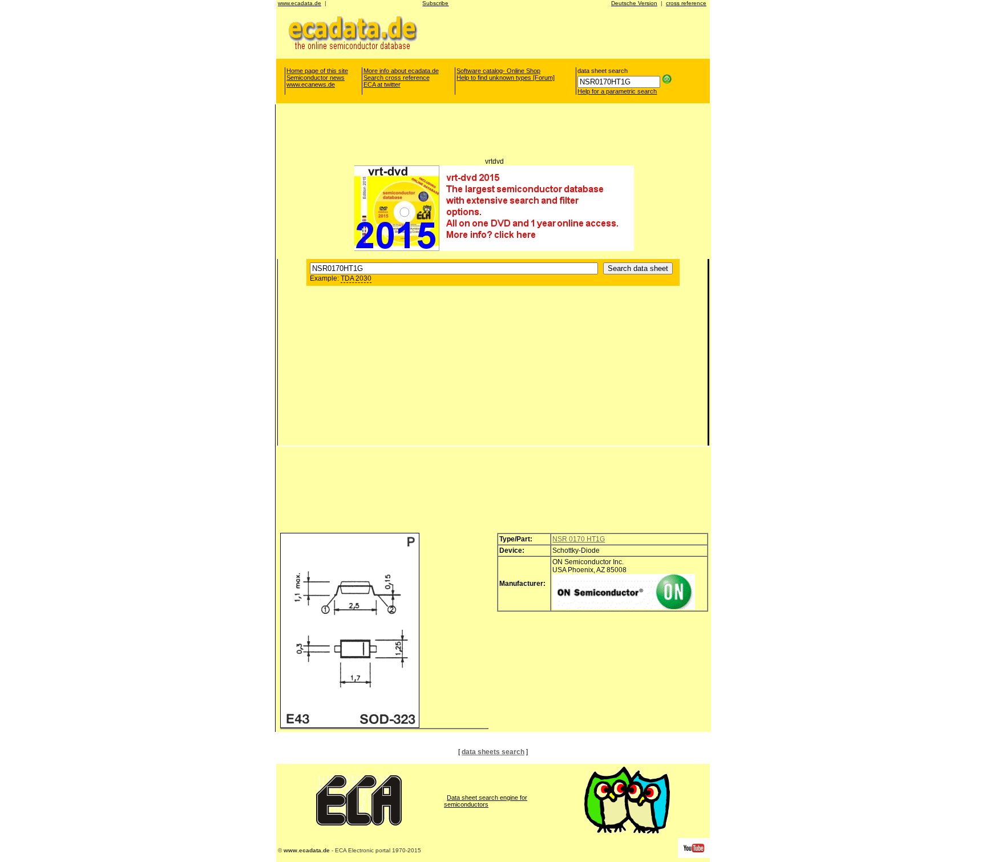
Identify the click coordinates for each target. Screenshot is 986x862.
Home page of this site (317, 70)
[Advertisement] (560, 32)
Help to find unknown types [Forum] (505, 77)
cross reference (686, 3)
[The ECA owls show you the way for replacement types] (627, 831)
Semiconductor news (315, 77)
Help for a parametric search (617, 91)
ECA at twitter (382, 84)
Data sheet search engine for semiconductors (485, 801)
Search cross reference (396, 77)
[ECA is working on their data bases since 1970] (359, 823)
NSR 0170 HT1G (578, 539)
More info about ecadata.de (401, 70)
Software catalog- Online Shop (498, 70)
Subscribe (435, 3)
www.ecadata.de (299, 3)
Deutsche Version (634, 3)
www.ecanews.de (310, 84)
